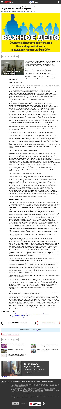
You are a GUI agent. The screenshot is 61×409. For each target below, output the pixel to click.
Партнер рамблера (23, 403)
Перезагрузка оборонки (19, 317)
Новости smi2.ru (6, 376)
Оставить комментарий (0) (48, 322)
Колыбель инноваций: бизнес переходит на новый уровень (30, 314)
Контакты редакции (15, 381)
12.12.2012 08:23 (4, 6)
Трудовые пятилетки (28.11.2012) (21, 315)
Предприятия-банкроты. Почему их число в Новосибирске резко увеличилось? (18, 355)
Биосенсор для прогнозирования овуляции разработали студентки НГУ (47, 345)
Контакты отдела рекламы (28, 381)
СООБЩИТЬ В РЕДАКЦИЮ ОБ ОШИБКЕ (44, 381)
